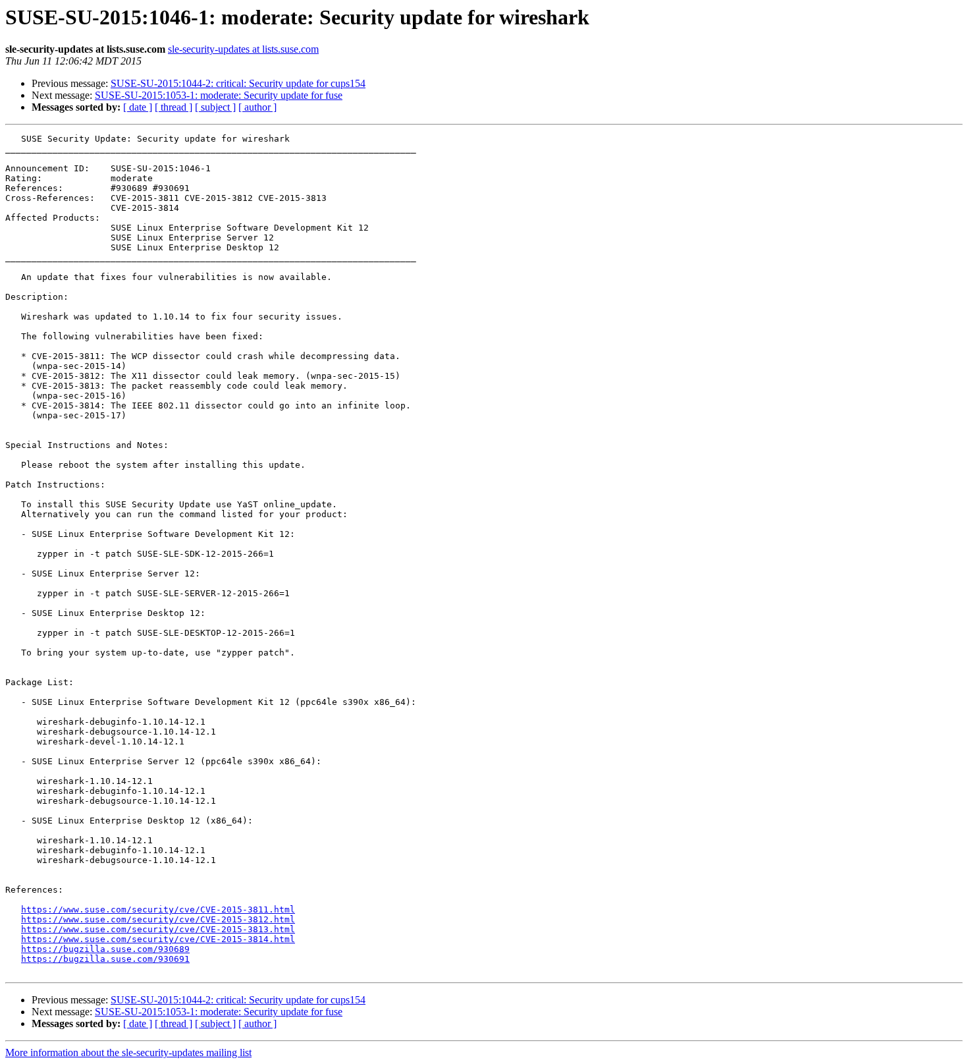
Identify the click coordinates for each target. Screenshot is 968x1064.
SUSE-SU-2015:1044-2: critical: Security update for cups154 (238, 83)
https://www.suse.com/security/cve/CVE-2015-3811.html (158, 909)
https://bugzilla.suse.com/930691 (105, 959)
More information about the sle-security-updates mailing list (128, 1052)
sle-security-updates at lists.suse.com (243, 49)
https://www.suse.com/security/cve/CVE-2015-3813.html (158, 929)
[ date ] (137, 107)
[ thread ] (173, 107)
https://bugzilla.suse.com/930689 (105, 949)
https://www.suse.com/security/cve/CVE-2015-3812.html (158, 919)
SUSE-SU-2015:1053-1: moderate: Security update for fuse (218, 95)
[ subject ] (215, 107)
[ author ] (257, 107)
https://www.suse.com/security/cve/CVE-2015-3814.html (158, 939)
